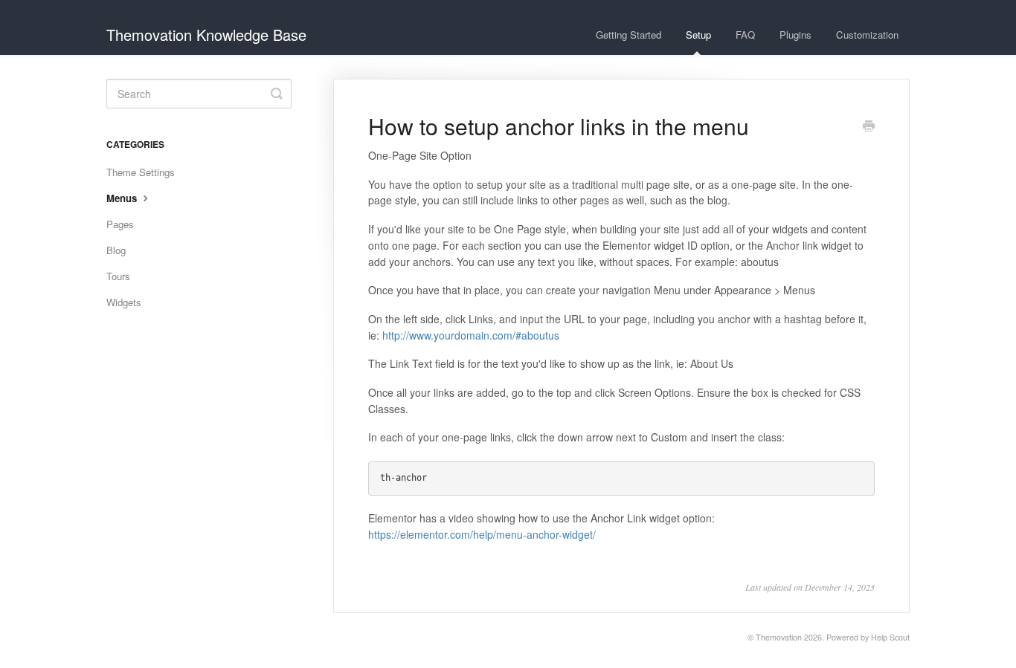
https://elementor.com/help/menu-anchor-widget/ (482, 534)
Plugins (795, 34)
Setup (698, 34)
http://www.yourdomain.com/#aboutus (470, 335)
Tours (118, 276)
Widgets (123, 302)
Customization (867, 34)
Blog (116, 250)
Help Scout (890, 637)
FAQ (745, 34)
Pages (120, 224)
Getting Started (628, 34)
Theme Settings (140, 172)
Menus (123, 198)
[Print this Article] (869, 127)
